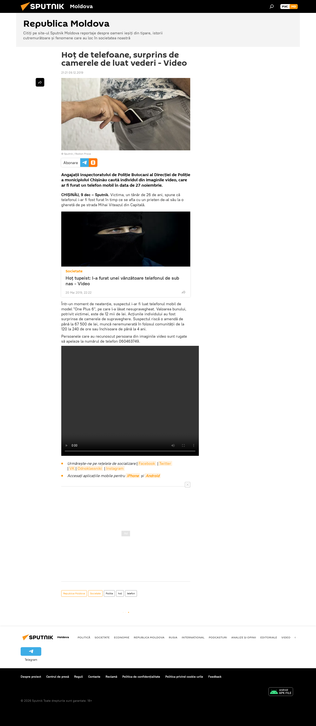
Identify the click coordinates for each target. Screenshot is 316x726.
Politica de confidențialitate (141, 677)
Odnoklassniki (90, 468)
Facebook (147, 463)
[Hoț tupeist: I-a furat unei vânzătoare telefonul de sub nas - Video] (125, 239)
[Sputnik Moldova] (44, 12)
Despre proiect (31, 677)
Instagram (115, 468)
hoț (120, 593)
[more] (183, 292)
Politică (84, 637)
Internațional (193, 637)
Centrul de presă (57, 677)
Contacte (94, 677)
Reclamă (111, 677)
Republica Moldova (74, 593)
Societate (74, 271)
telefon (131, 593)
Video (285, 637)
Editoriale (268, 637)
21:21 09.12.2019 (72, 73)
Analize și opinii (243, 637)
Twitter (165, 463)
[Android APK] (280, 692)
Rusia (173, 637)
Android (153, 475)
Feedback (214, 677)
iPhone (133, 475)
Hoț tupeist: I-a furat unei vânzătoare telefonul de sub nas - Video (122, 280)
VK (71, 468)
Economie (121, 637)
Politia (109, 593)
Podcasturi (218, 637)
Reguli (78, 677)
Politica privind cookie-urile (184, 677)
